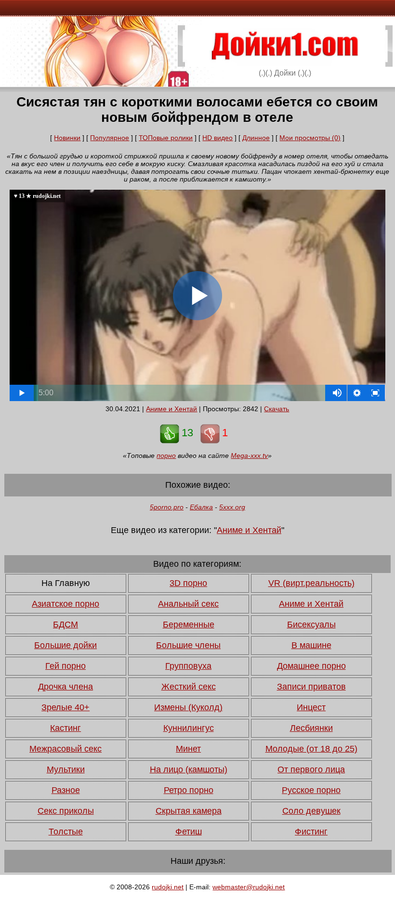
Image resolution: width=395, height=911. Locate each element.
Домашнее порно (311, 666)
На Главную (65, 583)
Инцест (311, 707)
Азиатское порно (65, 604)
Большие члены (188, 645)
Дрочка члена (65, 686)
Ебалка (201, 507)
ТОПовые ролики (166, 138)
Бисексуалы (311, 624)
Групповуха (188, 666)
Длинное (256, 138)
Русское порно (311, 790)
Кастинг (65, 728)
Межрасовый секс (65, 749)
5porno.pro (167, 507)
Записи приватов (311, 686)
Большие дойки (65, 645)
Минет (188, 749)
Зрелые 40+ (65, 707)
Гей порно (65, 666)
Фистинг (311, 831)
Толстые (66, 831)
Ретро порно (188, 790)
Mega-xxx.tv (249, 455)
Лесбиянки (311, 728)
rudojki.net (168, 887)
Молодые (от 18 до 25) (311, 749)
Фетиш (188, 831)
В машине (311, 645)
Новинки (67, 138)
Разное (66, 790)
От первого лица (311, 769)
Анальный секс (188, 604)
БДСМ (65, 624)
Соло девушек (311, 811)
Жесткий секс (188, 686)
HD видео (217, 138)
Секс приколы (66, 811)
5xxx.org (232, 507)
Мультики (66, 769)
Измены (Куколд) (188, 707)
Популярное (109, 138)
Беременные (188, 624)
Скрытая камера (189, 811)
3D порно (188, 583)
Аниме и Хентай (171, 409)
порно (166, 455)
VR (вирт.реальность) (311, 583)
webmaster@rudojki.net (248, 887)
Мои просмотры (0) (310, 138)
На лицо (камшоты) (188, 769)
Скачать (276, 409)
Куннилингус (188, 728)
